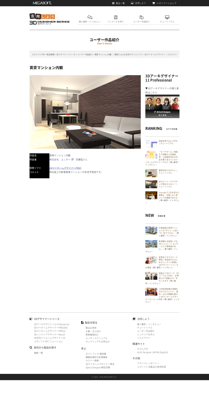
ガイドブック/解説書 (96, 354)
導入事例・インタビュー (90, 22)
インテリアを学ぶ (116, 22)
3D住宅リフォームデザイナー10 (49, 338)
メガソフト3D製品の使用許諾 (151, 367)
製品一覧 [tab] (120, 3)
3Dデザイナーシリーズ (65, 54)
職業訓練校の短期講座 (97, 357)
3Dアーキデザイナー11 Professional (51, 324)
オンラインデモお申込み (98, 342)
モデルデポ (142, 349)
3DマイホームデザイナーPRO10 (49, 331)
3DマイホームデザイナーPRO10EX (51, 328)
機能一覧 (38, 353)
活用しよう (140, 3)
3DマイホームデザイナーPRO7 (65, 168)
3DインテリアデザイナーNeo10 (49, 334)
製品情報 (50, 54)
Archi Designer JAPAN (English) (152, 352)
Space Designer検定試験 (98, 367)
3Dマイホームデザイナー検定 (100, 364)
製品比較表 (91, 328)
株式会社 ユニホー (60, 159)
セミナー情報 (92, 360)
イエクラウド (143, 338)
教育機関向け (92, 335)
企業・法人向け (93, 331)
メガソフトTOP (38, 54)
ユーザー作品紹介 (141, 22)
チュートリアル (167, 22)
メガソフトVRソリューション (48, 341)
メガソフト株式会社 (42, 3)
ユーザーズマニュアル (97, 338)
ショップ (166, 3)
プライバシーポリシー (148, 363)
